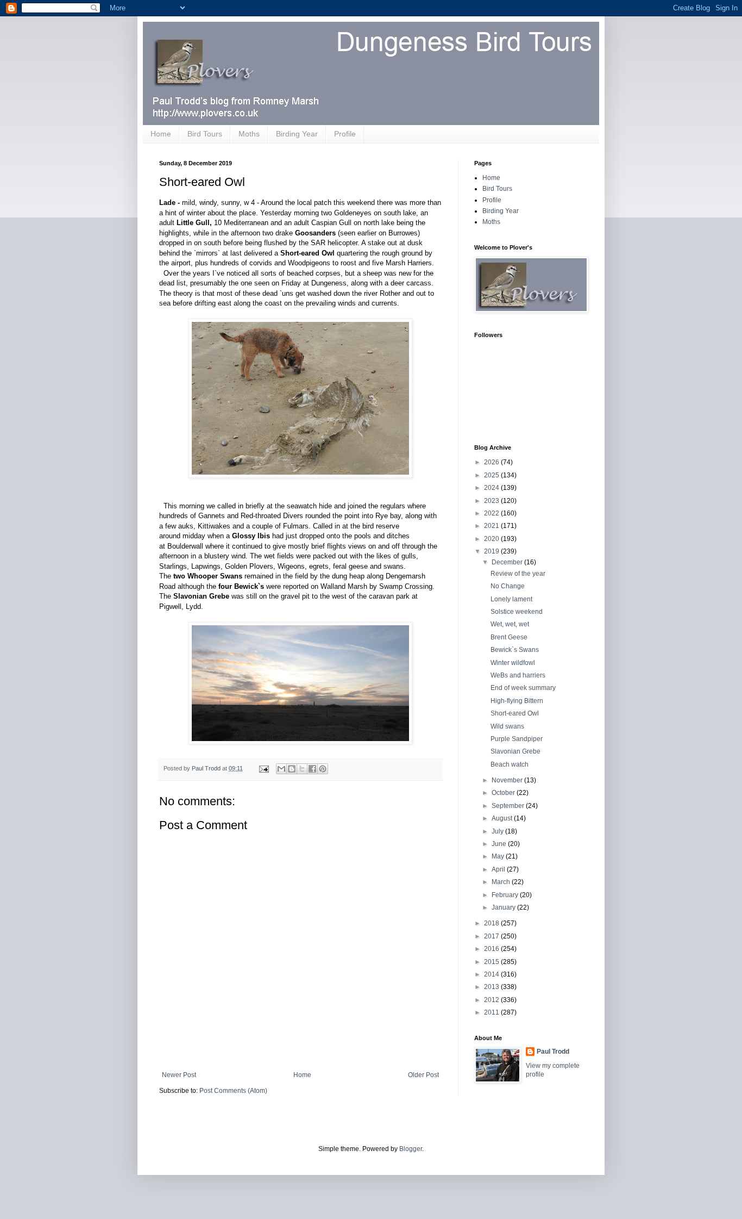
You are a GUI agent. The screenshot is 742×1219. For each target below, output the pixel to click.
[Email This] (281, 768)
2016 (492, 949)
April (499, 869)
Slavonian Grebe (515, 751)
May (499, 856)
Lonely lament (511, 599)
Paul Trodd (553, 1051)
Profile (345, 133)
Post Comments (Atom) (233, 1090)
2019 (492, 551)
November (508, 780)
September (509, 806)
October (504, 793)
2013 (492, 987)
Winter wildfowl (513, 663)
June (500, 844)
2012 (492, 1000)
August (503, 818)
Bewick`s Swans (515, 650)
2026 (492, 462)
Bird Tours (204, 133)
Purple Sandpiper (517, 739)
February (506, 895)
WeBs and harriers (518, 675)
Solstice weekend (517, 611)
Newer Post (179, 1075)
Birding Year (297, 133)
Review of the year (518, 573)
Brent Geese (509, 637)
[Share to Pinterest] (322, 768)
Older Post (423, 1075)
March (502, 882)
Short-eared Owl (515, 713)
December (508, 562)
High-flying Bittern (517, 701)
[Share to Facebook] (312, 768)
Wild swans (507, 726)
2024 (492, 488)
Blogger (410, 1149)
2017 (492, 936)
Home (160, 133)
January (504, 907)
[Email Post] (263, 768)
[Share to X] (302, 768)
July (498, 831)
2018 (492, 923)
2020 (492, 539)
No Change (508, 586)
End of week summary (523, 688)
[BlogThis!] (291, 768)
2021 (492, 526)
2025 (492, 475)
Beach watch (510, 764)
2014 (492, 974)
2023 (492, 501)
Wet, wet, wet (510, 624)
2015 (492, 962)
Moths (249, 133)
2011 (492, 1012)
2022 (492, 513)
